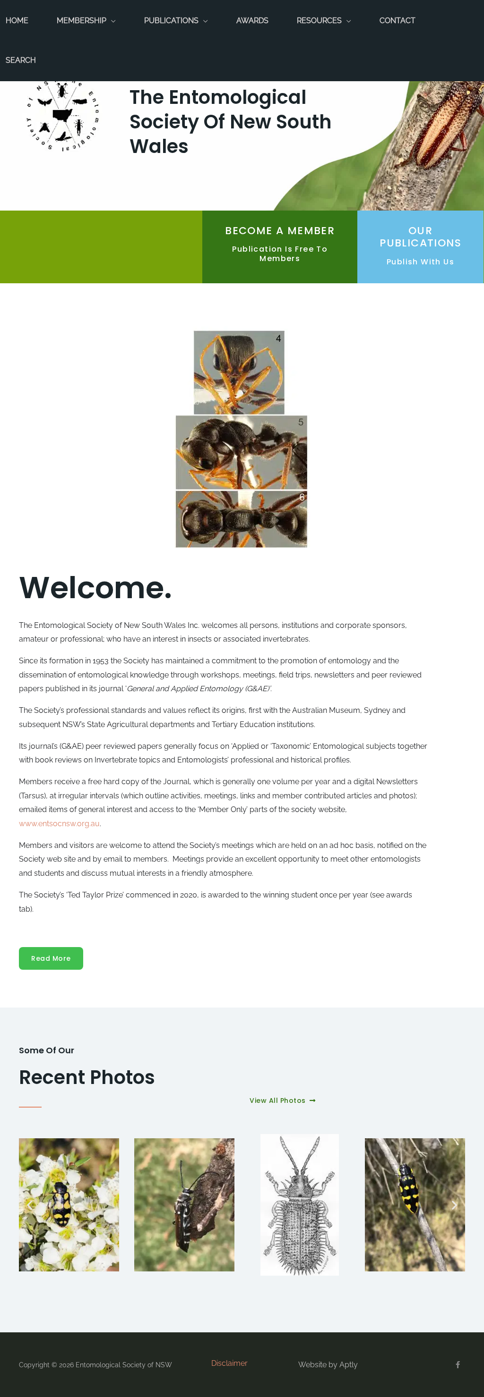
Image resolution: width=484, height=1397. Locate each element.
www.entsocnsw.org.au (59, 823)
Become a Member (280, 230)
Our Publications (420, 236)
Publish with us (420, 261)
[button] (29, 1205)
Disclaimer (229, 1363)
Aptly (348, 1364)
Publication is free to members (280, 253)
